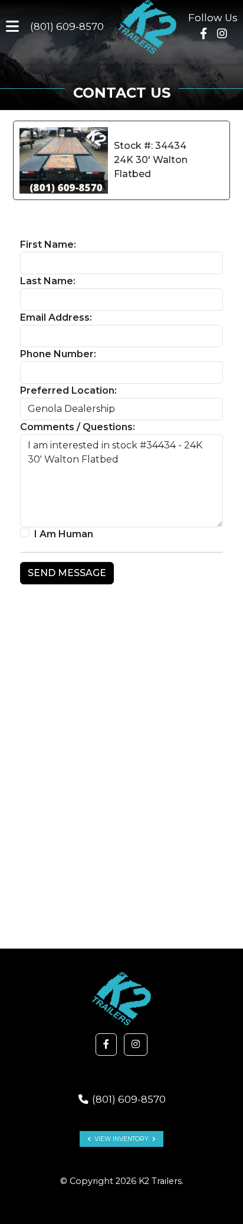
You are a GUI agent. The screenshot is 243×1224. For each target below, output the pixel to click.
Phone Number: (58, 354)
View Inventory (121, 1139)
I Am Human (63, 534)
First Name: (48, 244)
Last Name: (47, 281)
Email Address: (56, 317)
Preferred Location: (68, 390)
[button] (106, 1044)
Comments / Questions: (77, 427)
